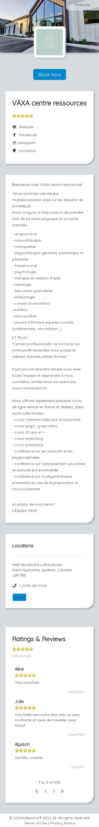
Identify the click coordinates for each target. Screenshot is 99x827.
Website (25, 127)
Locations (26, 150)
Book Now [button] (49, 74)
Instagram (26, 142)
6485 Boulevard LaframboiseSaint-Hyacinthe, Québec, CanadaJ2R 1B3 (42, 570)
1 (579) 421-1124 (32, 585)
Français (82, 4)
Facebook (27, 134)
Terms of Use (35, 823)
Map (19, 597)
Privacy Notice (62, 823)
